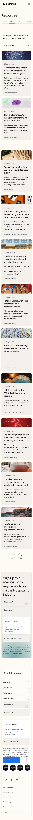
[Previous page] (12, 556)
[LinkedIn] (11, 779)
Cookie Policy (7, 802)
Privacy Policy (7, 797)
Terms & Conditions (8, 792)
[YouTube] (17, 779)
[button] (16, 682)
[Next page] (20, 556)
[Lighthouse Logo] (9, 4)
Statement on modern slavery (11, 807)
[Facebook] (5, 779)
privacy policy (18, 653)
